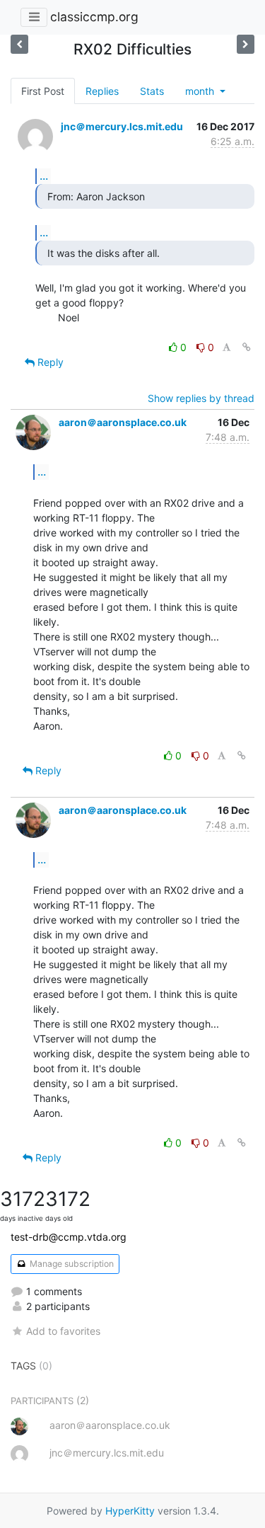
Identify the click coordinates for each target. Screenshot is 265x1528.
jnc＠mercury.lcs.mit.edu (122, 126)
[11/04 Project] (19, 44)
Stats (152, 91)
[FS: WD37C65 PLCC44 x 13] (245, 44)
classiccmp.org (94, 16)
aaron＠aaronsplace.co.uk (123, 422)
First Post (42, 91)
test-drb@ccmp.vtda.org (68, 1237)
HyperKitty (130, 1511)
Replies (102, 91)
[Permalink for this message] (246, 347)
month (201, 91)
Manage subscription (71, 1263)
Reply (49, 362)
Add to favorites (63, 1331)
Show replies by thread (201, 398)
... (44, 175)
